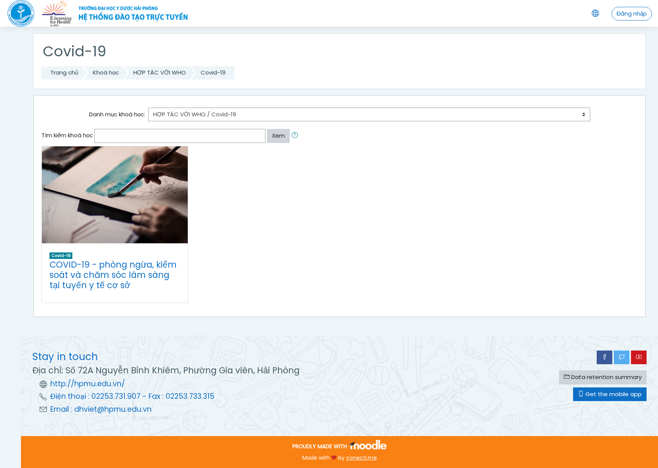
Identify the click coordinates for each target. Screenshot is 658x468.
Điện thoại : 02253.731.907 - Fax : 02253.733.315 (132, 396)
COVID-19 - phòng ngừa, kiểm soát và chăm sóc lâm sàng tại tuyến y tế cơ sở (113, 275)
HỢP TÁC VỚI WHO (159, 72)
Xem (278, 136)
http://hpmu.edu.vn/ (87, 384)
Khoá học (106, 72)
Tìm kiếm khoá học (67, 135)
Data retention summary (606, 377)
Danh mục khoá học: (117, 114)
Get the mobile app (613, 394)
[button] (296, 136)
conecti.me (361, 458)
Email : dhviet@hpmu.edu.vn (101, 409)
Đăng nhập (631, 13)
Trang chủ (64, 72)
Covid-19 (213, 72)
